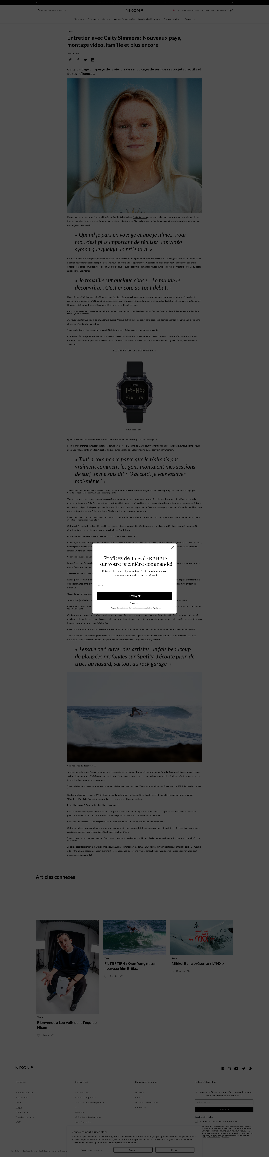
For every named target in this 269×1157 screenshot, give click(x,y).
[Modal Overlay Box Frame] (134, 578)
